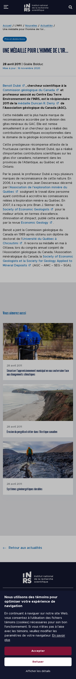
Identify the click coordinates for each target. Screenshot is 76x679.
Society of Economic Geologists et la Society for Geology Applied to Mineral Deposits (38, 261)
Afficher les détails (38, 671)
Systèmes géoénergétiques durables (24, 489)
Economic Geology (34, 222)
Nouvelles (31, 25)
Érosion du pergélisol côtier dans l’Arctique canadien (32, 432)
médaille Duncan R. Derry (36, 103)
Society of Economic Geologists (26, 209)
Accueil (7, 25)
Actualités (46, 25)
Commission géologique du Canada (29, 90)
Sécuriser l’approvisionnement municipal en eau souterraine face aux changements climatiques (38, 372)
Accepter (38, 651)
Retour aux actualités (25, 548)
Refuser (38, 661)
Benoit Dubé (12, 85)
